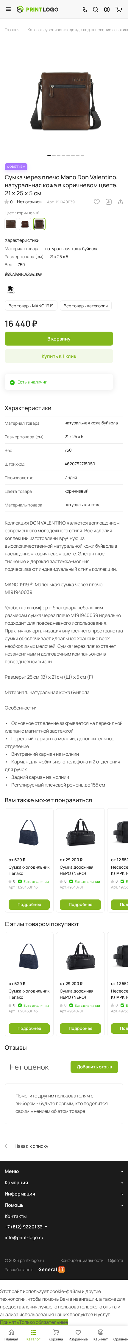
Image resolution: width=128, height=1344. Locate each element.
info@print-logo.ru (24, 1237)
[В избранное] (97, 202)
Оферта (115, 1260)
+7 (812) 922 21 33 (24, 1227)
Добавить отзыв (94, 1067)
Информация (20, 1193)
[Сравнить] (109, 202)
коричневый (11, 224)
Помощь (14, 1205)
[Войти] (107, 9)
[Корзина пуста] (118, 9)
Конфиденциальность (82, 1260)
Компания (16, 1182)
